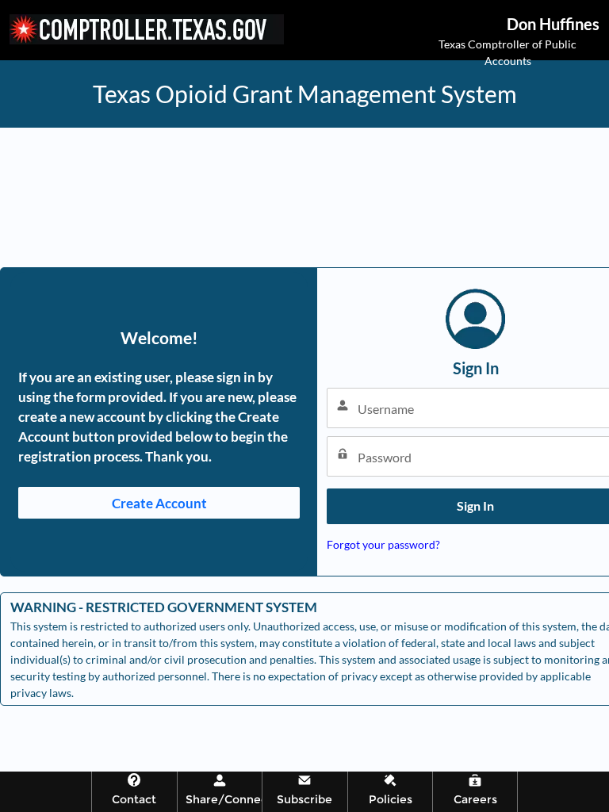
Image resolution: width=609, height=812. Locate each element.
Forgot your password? (383, 544)
